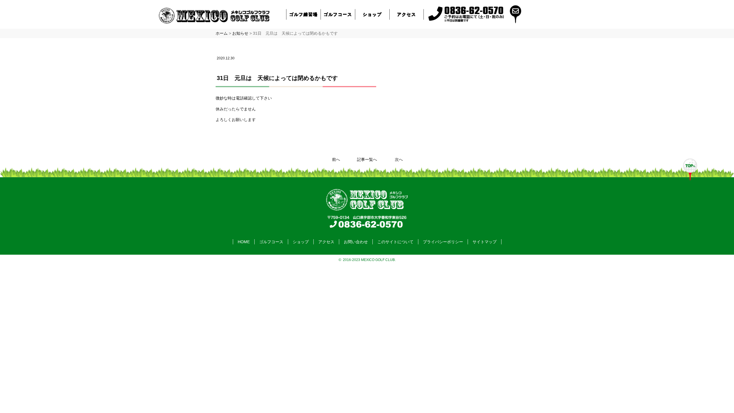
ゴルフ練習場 (303, 14)
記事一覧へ (367, 159)
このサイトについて (395, 241)
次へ (399, 159)
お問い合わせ (356, 241)
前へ (336, 159)
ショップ (372, 14)
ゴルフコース (338, 14)
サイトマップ (485, 241)
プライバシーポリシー (443, 241)
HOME (244, 241)
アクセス (406, 14)
